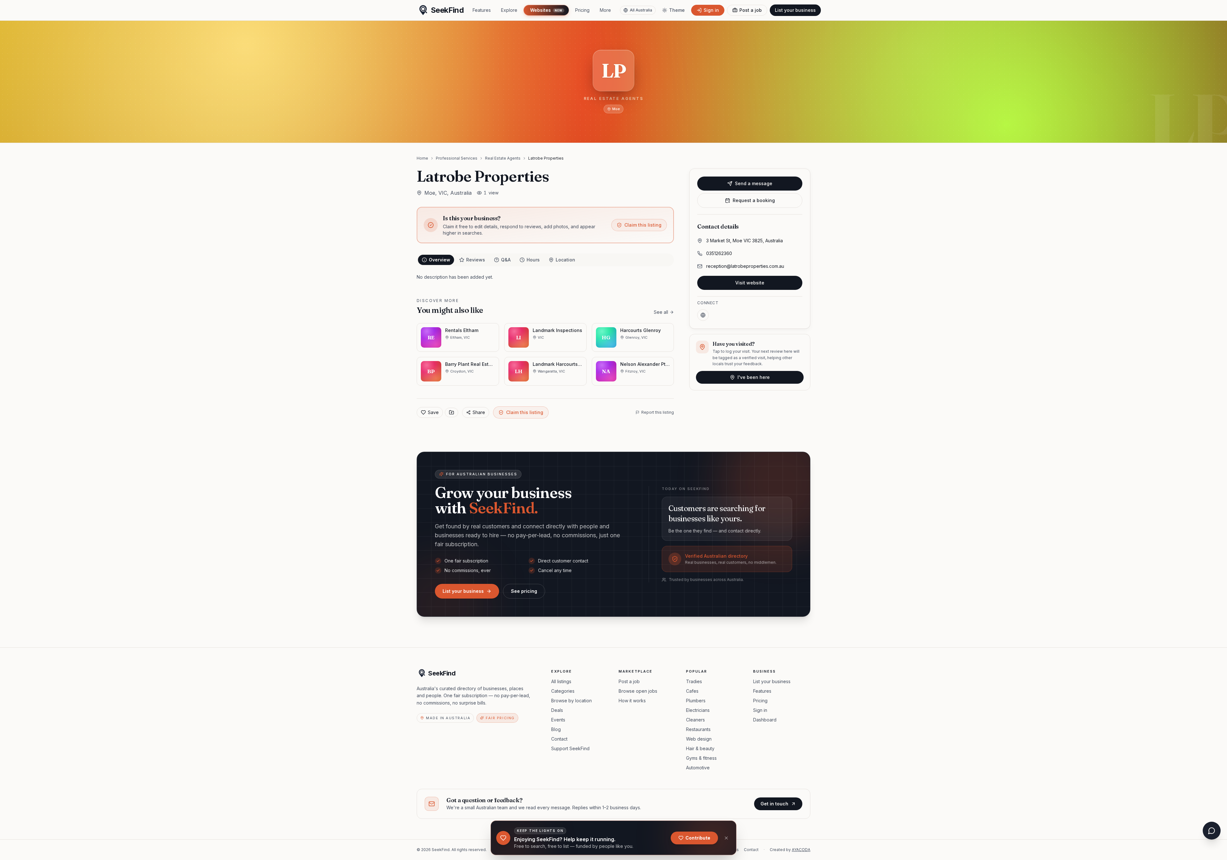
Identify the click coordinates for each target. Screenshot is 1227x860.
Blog (556, 729)
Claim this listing (642, 225)
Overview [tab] (439, 259)
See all (661, 312)
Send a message (753, 183)
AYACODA (801, 849)
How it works (632, 700)
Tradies (694, 681)
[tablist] (545, 259)
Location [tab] (565, 259)
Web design (699, 739)
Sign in (760, 710)
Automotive (698, 767)
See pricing (524, 591)
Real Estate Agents (503, 158)
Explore (509, 10)
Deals (557, 710)
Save (433, 412)
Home (422, 158)
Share (479, 412)
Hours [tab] (533, 259)
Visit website (749, 282)
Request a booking (754, 200)
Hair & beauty (700, 748)
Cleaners (695, 719)
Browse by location (571, 700)
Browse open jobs (638, 691)
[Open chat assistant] (1212, 831)
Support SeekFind (570, 748)
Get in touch (774, 803)
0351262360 (719, 253)
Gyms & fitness (701, 758)
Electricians (698, 710)
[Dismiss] (726, 838)
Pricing (582, 10)
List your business (795, 10)
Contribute (697, 838)
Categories (563, 691)
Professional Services (456, 158)
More (605, 10)
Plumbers (696, 700)
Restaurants (698, 729)
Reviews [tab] (475, 259)
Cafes (692, 691)
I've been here (753, 377)
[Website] (703, 315)
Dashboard (764, 719)
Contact (559, 739)
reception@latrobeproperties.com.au (745, 266)
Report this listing (657, 412)
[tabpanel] (545, 277)
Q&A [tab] (506, 259)
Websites (546, 10)
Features (482, 10)
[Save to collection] (451, 412)
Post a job (629, 681)
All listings (561, 681)
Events (558, 719)
